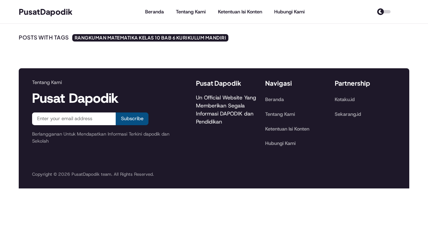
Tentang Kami (191, 11)
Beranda (154, 11)
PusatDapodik (46, 11)
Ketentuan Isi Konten (240, 11)
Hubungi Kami (289, 11)
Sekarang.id (348, 114)
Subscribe (132, 118)
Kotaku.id (345, 99)
